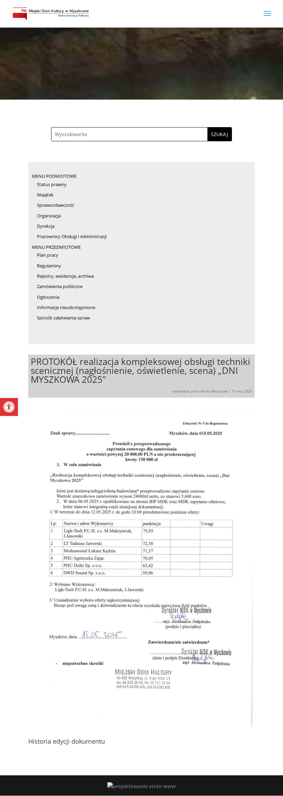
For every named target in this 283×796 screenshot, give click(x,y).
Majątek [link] (45, 195)
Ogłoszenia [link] (48, 297)
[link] (9, 407)
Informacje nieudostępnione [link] (66, 307)
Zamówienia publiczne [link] (59, 286)
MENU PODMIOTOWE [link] (54, 176)
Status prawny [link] (52, 184)
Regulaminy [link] (49, 266)
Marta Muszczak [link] (214, 391)
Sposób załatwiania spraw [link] (63, 318)
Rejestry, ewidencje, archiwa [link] (65, 276)
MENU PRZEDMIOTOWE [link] (56, 247)
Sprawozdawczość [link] (55, 205)
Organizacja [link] (49, 216)
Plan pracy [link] (47, 255)
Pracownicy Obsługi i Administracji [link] (72, 236)
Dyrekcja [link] (46, 226)
